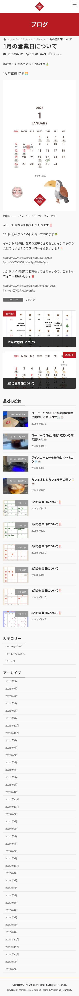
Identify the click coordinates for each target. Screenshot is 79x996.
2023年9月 (11, 873)
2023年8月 (11, 880)
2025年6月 (11, 755)
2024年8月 (11, 814)
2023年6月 (11, 895)
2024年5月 (11, 836)
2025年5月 (11, 762)
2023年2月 (11, 924)
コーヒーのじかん (15, 653)
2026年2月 (11, 710)
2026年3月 (11, 703)
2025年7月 (11, 747)
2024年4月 (11, 843)
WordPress (24, 990)
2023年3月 (11, 917)
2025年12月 (12, 725)
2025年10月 (12, 732)
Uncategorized (13, 646)
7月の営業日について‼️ (46, 524)
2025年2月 (11, 784)
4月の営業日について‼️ (46, 590)
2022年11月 (12, 947)
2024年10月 (12, 806)
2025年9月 (11, 740)
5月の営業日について (45, 568)
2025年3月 (11, 777)
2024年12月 (12, 799)
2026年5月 (11, 696)
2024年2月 (11, 851)
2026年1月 (11, 718)
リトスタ (30, 299)
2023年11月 (12, 865)
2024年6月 (11, 829)
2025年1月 (11, 792)
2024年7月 (11, 821)
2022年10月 (12, 954)
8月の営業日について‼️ (46, 502)
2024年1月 (11, 858)
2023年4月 (11, 910)
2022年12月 (12, 939)
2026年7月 (11, 688)
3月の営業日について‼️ (46, 613)
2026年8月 (11, 681)
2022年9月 (11, 961)
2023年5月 (11, 902)
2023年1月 (11, 932)
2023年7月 (11, 888)
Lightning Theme (40, 990)
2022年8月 (11, 969)
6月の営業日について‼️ (46, 546)
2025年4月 (11, 769)
